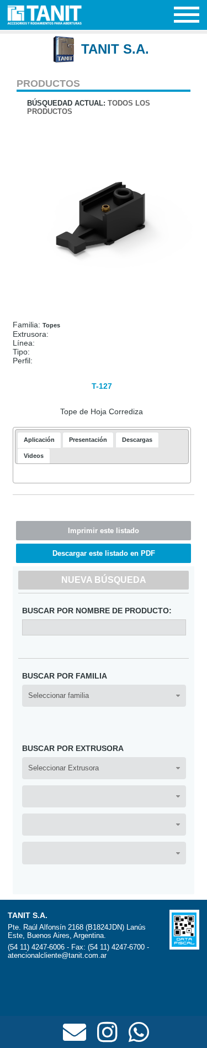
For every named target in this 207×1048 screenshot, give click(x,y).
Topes (51, 325)
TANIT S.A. (115, 48)
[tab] (39, 440)
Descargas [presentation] (137, 439)
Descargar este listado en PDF (103, 553)
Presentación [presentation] (88, 439)
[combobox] (104, 696)
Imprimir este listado (103, 530)
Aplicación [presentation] (39, 439)
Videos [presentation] (34, 455)
